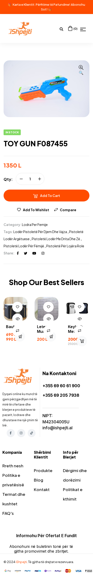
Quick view (17, 319)
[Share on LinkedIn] (42, 253)
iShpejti (21, 562)
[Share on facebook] (18, 253)
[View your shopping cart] (70, 28)
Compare (68, 209)
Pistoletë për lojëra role (65, 246)
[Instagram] (21, 433)
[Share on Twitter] (25, 253)
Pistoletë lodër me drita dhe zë (56, 239)
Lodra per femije (35, 224)
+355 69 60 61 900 (61, 385)
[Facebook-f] (11, 433)
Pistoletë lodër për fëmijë (24, 246)
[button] (81, 70)
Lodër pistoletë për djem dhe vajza (40, 231)
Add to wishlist (36, 209)
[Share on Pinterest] (34, 253)
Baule (11, 326)
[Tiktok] (32, 433)
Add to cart (50, 195)
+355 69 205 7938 (60, 395)
